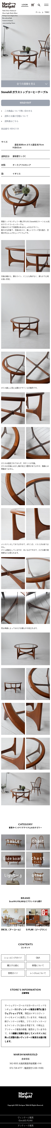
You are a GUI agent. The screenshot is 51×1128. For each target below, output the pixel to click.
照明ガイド (13, 973)
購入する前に (13, 965)
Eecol (21, 1120)
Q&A (38, 958)
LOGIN (25, 5)
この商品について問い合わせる (18, 111)
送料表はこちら (11, 121)
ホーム (38, 12)
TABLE (47, 12)
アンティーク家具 (25, 1125)
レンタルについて (38, 973)
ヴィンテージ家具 (25, 1117)
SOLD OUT (25, 103)
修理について (38, 965)
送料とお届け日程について (16, 116)
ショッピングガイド (13, 958)
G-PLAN (28, 1120)
